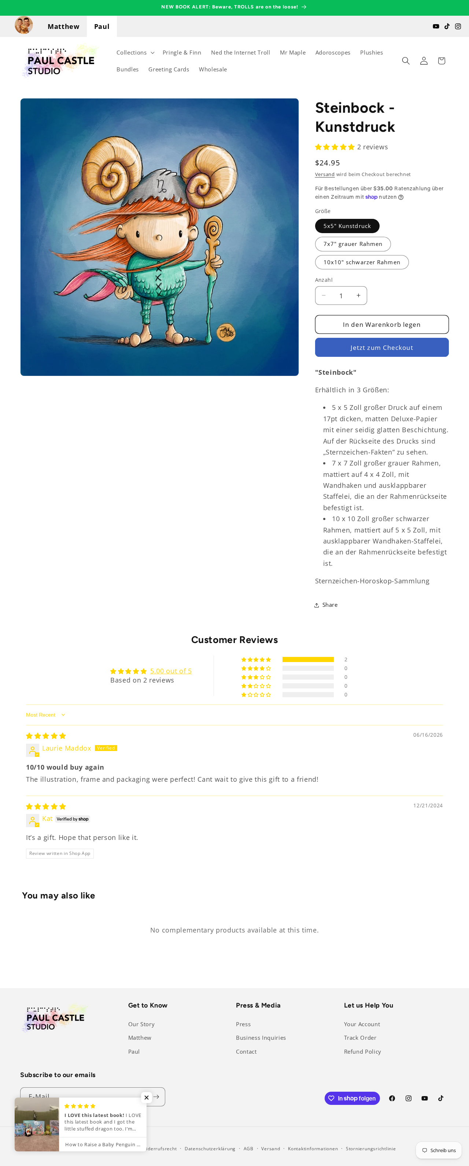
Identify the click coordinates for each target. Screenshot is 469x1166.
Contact (246, 1051)
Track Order (360, 1038)
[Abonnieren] (156, 1096)
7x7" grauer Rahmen (353, 244)
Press (243, 1024)
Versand (325, 174)
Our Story (141, 1024)
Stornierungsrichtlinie (371, 1149)
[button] (135, 52)
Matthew (64, 26)
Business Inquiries (261, 1038)
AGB (249, 1149)
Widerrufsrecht (159, 1149)
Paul (102, 26)
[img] (46, 735)
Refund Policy (363, 1051)
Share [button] (330, 605)
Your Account (362, 1024)
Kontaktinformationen (313, 1149)
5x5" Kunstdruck (348, 225)
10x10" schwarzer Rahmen (362, 262)
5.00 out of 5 (171, 670)
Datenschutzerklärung (210, 1149)
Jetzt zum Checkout (382, 347)
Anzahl (324, 279)
